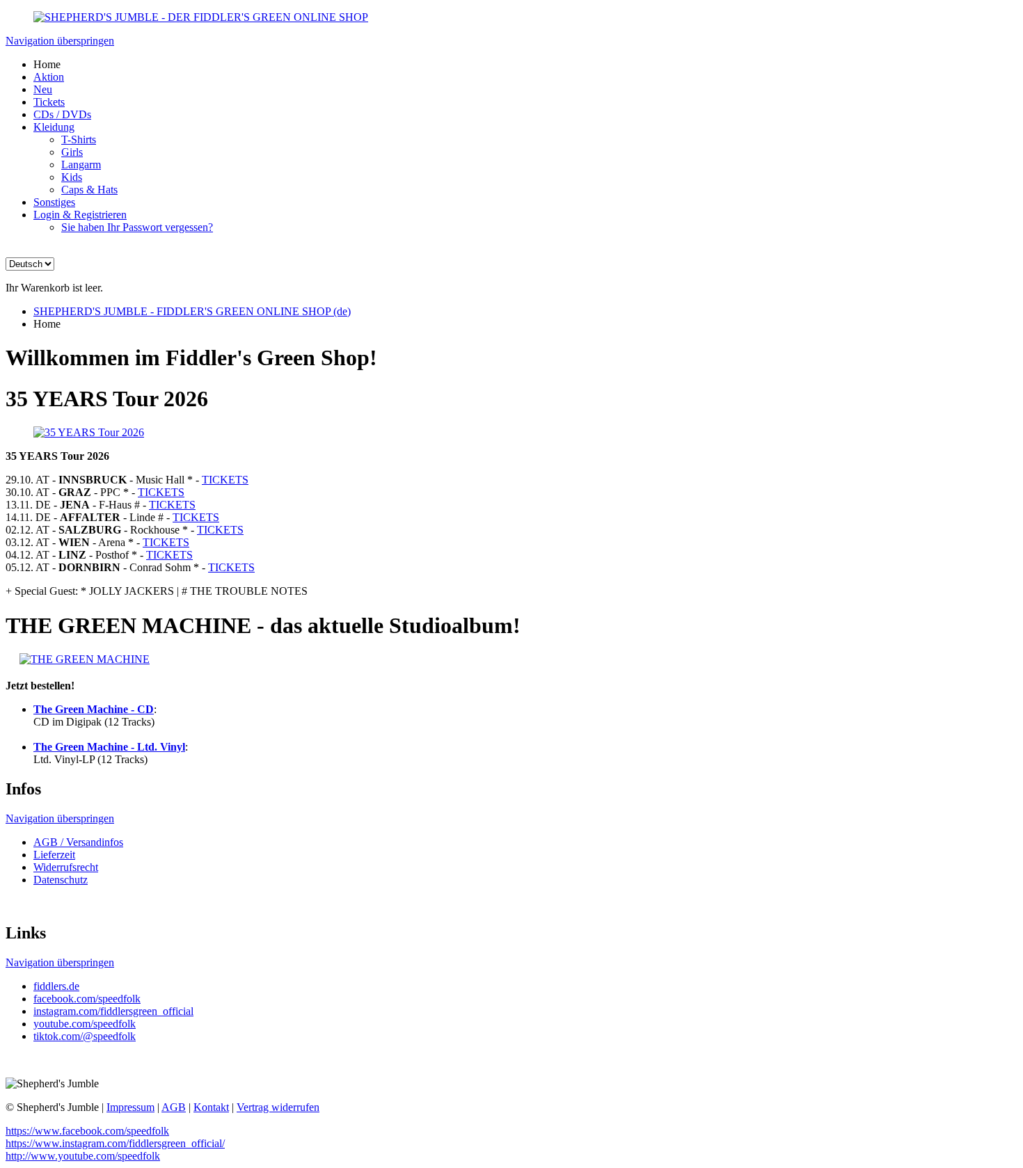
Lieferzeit (54, 855)
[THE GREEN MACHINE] (84, 659)
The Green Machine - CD (93, 709)
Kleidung (53, 127)
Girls (72, 152)
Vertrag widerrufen (278, 1107)
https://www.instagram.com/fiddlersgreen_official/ (115, 1143)
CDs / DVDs (62, 114)
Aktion (48, 77)
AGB (173, 1107)
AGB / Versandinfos (78, 842)
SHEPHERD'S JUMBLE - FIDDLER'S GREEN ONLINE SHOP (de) (192, 311)
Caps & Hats (89, 189)
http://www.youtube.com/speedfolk (83, 1156)
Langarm (81, 164)
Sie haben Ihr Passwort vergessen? (137, 227)
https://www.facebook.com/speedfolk (87, 1131)
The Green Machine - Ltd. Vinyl (109, 747)
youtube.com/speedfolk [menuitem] (84, 1024)
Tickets (49, 102)
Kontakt (211, 1107)
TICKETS (225, 480)
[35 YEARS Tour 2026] (88, 432)
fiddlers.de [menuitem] (56, 986)
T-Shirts (78, 139)
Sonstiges (54, 202)
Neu (42, 89)
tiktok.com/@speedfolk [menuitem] (84, 1036)
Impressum (130, 1107)
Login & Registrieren (80, 215)
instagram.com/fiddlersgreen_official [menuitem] (113, 1011)
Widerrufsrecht (65, 867)
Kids (71, 177)
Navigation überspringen (60, 41)
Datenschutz (60, 880)
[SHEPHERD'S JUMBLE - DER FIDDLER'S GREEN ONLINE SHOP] (200, 17)
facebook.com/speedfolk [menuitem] (87, 999)
